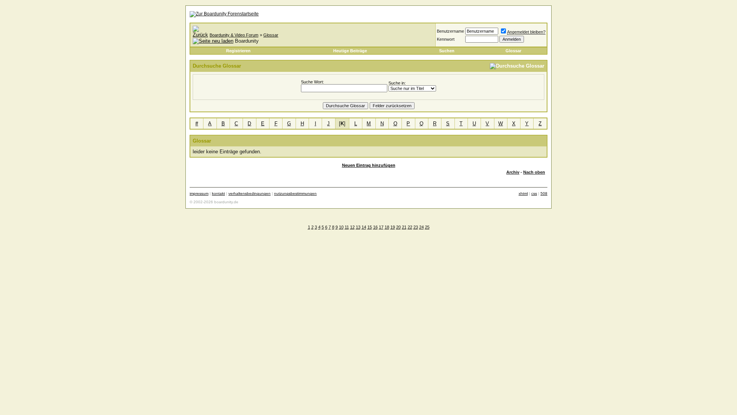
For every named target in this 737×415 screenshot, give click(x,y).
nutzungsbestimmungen (295, 193)
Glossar (270, 35)
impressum (199, 193)
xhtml (523, 193)
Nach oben (534, 172)
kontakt (218, 193)
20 (398, 227)
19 (392, 227)
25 (427, 227)
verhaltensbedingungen (249, 193)
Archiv (512, 172)
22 (410, 227)
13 (358, 227)
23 (415, 227)
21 (404, 227)
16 (375, 227)
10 (341, 227)
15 (369, 227)
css (534, 193)
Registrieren (238, 50)
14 (364, 227)
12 (352, 227)
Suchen (446, 50)
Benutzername (450, 31)
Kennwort (445, 39)
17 (381, 227)
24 (421, 227)
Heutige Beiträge (350, 50)
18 (387, 227)
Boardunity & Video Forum (234, 35)
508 (543, 193)
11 (347, 227)
